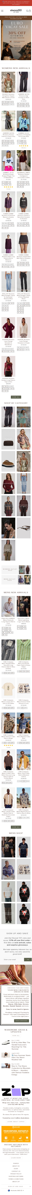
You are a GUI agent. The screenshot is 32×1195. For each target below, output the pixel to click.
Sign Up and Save (15, 1186)
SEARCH (16, 1163)
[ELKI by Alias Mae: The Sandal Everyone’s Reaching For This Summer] (5, 1042)
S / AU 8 (11, 102)
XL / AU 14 (5, 145)
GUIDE (16, 1168)
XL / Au (24, 143)
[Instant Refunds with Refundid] (16, 1134)
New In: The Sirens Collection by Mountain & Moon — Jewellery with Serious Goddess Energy (21, 1070)
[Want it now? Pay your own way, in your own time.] (16, 1090)
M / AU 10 (5, 104)
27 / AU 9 (20, 305)
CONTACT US (16, 1171)
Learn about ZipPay (16, 1121)
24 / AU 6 (4, 303)
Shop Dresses (21, 1020)
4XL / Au (4, 634)
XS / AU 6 (4, 102)
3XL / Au (10, 632)
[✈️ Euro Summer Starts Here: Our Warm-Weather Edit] (5, 1055)
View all (16, 397)
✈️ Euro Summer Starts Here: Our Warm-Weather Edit (21, 1057)
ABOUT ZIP (16, 1181)
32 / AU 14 (5, 310)
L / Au (19, 143)
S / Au (19, 140)
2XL (13, 673)
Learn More (16, 1158)
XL (9, 673)
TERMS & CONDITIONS (15, 1179)
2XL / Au (4, 632)
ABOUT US (16, 1166)
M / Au (23, 140)
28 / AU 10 (5, 305)
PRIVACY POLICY (16, 1174)
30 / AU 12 (5, 307)
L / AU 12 (11, 104)
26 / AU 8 (11, 303)
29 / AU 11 (20, 307)
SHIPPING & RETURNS (16, 1176)
